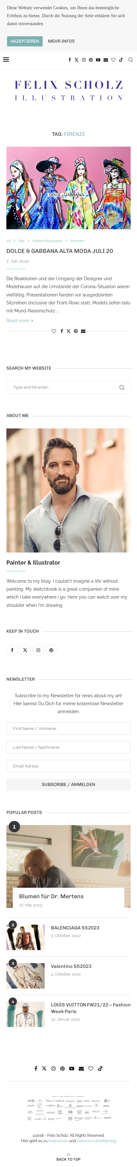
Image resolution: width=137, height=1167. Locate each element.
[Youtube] (98, 60)
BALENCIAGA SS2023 (75, 928)
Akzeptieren (25, 41)
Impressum (58, 1141)
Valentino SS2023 (71, 966)
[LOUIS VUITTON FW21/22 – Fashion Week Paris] (25, 1014)
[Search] (130, 60)
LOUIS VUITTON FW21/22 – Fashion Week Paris (91, 1008)
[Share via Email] (83, 331)
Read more (17, 320)
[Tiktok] (121, 60)
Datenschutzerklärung (96, 1141)
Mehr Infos (61, 41)
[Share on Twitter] (68, 331)
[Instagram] (84, 60)
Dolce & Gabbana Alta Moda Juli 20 (59, 250)
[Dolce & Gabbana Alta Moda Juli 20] (68, 188)
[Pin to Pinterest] (76, 331)
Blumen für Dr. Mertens (51, 896)
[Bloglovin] (113, 60)
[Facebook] (69, 60)
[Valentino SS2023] (25, 976)
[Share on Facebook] (62, 331)
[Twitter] (76, 60)
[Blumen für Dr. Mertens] (68, 866)
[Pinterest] (91, 60)
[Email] (106, 60)
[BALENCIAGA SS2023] (25, 937)
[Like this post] (54, 331)
